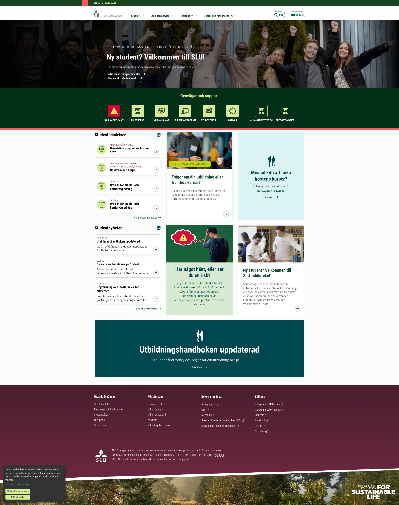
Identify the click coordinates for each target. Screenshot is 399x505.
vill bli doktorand (157, 414)
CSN (203, 409)
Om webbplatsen (127, 459)
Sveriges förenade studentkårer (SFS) (221, 420)
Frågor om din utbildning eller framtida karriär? (197, 179)
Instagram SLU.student (267, 409)
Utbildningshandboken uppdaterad (118, 241)
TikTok (258, 425)
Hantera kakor (146, 459)
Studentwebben (113, 15)
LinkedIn (259, 415)
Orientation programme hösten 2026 (129, 150)
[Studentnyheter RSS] (158, 228)
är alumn (152, 420)
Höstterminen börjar (122, 170)
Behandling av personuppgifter (172, 459)
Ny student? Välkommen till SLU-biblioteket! (267, 273)
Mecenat (206, 415)
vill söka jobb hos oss (159, 425)
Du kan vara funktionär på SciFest (118, 264)
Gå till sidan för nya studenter (123, 74)
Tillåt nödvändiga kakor (18, 491)
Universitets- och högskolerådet (218, 425)
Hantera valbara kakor (17, 484)
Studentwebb (110, 3)
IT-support (99, 420)
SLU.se (97, 3)
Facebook (260, 420)
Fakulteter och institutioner (108, 409)
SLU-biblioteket (102, 404)
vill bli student (155, 409)
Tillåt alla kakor (18, 497)
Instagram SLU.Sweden (267, 404)
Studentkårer (101, 414)
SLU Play (259, 431)
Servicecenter (101, 425)
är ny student (155, 404)
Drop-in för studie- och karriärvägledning (124, 187)
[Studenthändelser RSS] (158, 135)
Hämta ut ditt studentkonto (122, 78)
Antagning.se (208, 404)
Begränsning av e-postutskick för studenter (118, 289)
